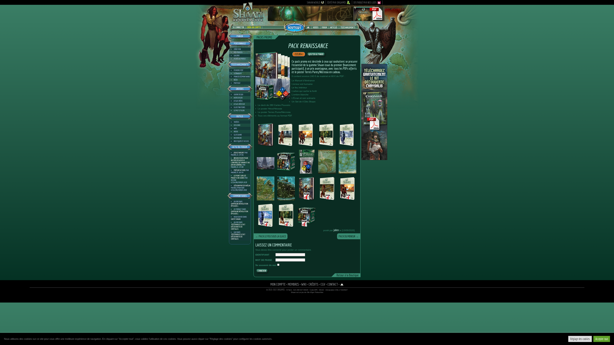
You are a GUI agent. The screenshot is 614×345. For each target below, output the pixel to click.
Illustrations (239, 107)
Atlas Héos (238, 101)
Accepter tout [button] (601, 339)
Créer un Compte (254, 27)
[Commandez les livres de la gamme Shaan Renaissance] (294, 27)
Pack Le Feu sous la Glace (270, 236)
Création (237, 49)
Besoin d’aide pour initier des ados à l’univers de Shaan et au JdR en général (240, 161)
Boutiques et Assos (241, 141)
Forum (324, 27)
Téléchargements (347, 27)
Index (236, 131)
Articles (333, 27)
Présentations (240, 170)
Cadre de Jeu (238, 94)
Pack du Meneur (349, 236)
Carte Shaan (235, 219)
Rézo (236, 80)
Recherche (238, 138)
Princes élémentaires (242, 76)
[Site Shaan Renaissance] (248, 21)
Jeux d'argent (239, 152)
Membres (293, 284)
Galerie (237, 55)
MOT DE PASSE (263, 260)
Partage (237, 83)
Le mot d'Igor (239, 110)
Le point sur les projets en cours (238, 176)
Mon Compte (278, 284)
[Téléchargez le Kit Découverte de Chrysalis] (374, 158)
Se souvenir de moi (265, 265)
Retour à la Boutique (348, 275)
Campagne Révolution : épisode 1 (240, 205)
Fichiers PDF (238, 70)
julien (336, 230)
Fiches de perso (240, 58)
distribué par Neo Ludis (365, 2)
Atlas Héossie (239, 104)
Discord (237, 125)
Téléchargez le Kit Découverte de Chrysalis (238, 226)
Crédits (313, 284)
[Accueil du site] (309, 27)
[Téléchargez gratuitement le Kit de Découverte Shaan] (326, 19)
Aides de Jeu (238, 97)
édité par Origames (336, 2)
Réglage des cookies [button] (580, 339)
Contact (332, 284)
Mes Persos (238, 52)
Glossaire (238, 135)
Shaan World (313, 2)
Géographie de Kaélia (242, 185)
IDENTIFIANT (262, 254)
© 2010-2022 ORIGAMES (275, 289)
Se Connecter (238, 27)
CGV (323, 284)
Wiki (235, 128)
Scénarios (238, 73)
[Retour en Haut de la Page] (342, 284)
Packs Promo (264, 37)
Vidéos (316, 27)
